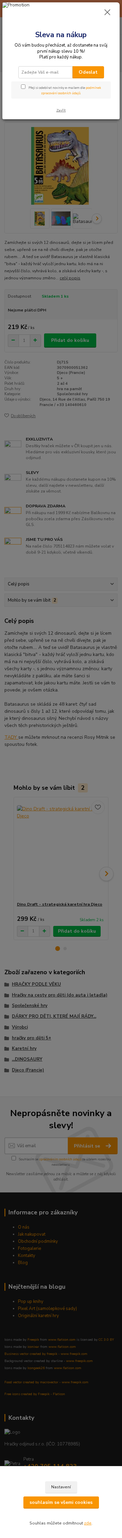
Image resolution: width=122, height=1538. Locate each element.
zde (88, 1523)
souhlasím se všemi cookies (61, 1502)
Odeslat (88, 72)
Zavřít (61, 110)
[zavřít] (107, 13)
